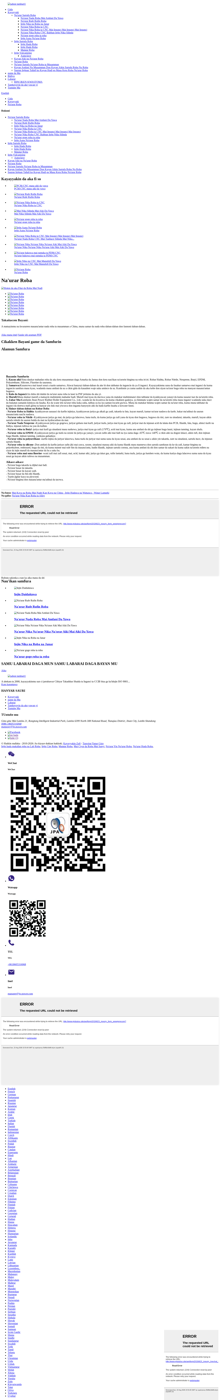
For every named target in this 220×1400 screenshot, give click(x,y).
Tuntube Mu (14, 87)
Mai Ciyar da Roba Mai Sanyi (89, 746)
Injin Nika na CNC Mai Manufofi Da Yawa (36, 264)
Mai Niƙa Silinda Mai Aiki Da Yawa (32, 213)
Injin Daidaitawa (25, 594)
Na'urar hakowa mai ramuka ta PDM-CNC (36, 255)
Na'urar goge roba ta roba (34, 35)
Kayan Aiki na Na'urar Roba (28, 58)
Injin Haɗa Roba (29, 44)
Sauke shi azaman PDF (30, 334)
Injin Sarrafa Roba (23, 41)
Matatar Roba (27, 50)
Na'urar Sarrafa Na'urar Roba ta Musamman (36, 64)
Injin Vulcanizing (23, 53)
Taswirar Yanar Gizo (93, 743)
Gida (10, 9)
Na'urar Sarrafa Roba (25, 15)
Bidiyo (11, 76)
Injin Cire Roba (49, 746)
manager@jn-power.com (14, 726)
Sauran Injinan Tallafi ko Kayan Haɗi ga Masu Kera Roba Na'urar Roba (51, 70)
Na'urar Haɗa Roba (143, 746)
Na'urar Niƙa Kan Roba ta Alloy (28, 495)
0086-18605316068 (11, 723)
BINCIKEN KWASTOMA (28, 82)
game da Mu (14, 73)
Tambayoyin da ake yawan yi (23, 84)
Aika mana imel (9, 334)
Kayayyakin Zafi (72, 743)
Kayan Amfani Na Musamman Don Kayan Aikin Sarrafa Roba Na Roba (51, 67)
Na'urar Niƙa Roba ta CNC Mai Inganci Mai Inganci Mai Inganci (54, 29)
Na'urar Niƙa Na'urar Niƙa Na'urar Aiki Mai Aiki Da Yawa (44, 247)
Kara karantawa (9, 684)
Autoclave (26, 55)
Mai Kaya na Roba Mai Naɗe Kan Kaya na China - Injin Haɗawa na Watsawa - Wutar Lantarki (60, 492)
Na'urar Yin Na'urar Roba (119, 746)
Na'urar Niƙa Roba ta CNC (34, 26)
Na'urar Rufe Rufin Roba (33, 21)
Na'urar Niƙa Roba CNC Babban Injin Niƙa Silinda (47, 32)
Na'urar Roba (21, 61)
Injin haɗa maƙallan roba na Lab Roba (20, 746)
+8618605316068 (17, 964)
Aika (3, 670)
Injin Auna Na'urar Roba (33, 38)
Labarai (11, 79)
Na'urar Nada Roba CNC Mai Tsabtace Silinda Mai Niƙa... (44, 238)
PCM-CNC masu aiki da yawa (29, 188)
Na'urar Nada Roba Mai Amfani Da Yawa (42, 18)
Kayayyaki (13, 12)
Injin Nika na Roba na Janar (35, 24)
